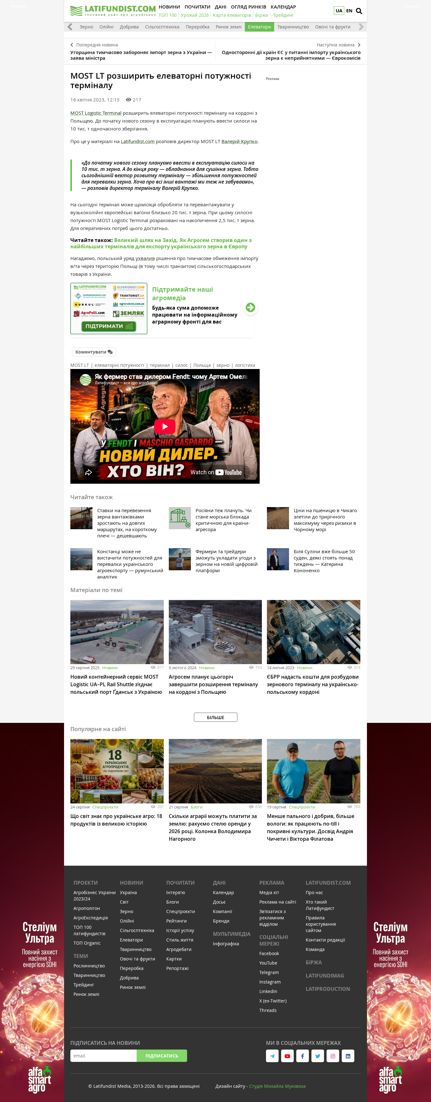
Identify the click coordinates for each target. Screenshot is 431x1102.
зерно (222, 365)
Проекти (86, 882)
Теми (81, 956)
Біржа (314, 962)
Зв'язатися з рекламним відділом (272, 917)
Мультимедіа (232, 933)
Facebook (269, 953)
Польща (202, 365)
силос (181, 365)
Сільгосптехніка (162, 27)
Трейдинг (84, 985)
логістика (245, 365)
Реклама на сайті (277, 902)
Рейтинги (176, 921)
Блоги (197, 807)
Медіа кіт (269, 892)
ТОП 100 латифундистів (89, 930)
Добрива (129, 27)
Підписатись (161, 1056)
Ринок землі (229, 27)
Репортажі (177, 968)
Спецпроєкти (105, 807)
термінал (160, 365)
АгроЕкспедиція (91, 918)
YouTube (268, 963)
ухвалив (145, 258)
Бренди (221, 921)
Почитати (180, 882)
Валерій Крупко (239, 141)
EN (349, 10)
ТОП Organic (87, 943)
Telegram (269, 972)
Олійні (106, 27)
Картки (174, 959)
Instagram (270, 982)
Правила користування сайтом (321, 924)
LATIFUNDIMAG (325, 975)
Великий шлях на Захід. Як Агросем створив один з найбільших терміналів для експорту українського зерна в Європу (161, 243)
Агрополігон (87, 908)
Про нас (314, 892)
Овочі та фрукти (333, 27)
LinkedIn (268, 991)
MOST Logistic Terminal (95, 113)
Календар (223, 892)
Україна (128, 892)
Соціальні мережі (273, 940)
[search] (359, 11)
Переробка (198, 27)
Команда (315, 949)
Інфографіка (226, 944)
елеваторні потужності (119, 365)
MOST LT (79, 365)
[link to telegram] (272, 1056)
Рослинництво (89, 966)
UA (339, 10)
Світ (124, 902)
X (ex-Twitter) (272, 1001)
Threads (268, 1010)
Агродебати (179, 949)
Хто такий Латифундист (320, 905)
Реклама (271, 882)
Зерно (86, 27)
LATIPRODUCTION (328, 988)
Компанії (222, 911)
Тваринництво (293, 27)
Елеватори (259, 27)
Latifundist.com (138, 141)
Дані (219, 882)
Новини (110, 667)
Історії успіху (180, 930)
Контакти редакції (325, 940)
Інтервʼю (175, 892)
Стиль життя (179, 940)
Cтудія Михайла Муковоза (277, 1086)
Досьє (219, 902)
